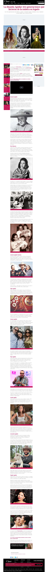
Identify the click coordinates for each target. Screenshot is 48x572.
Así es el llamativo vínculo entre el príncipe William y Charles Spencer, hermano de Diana (7, 80)
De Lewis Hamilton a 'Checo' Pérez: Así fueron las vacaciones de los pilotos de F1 (7, 89)
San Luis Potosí (29, 562)
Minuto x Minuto (28, 3)
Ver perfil (32, 65)
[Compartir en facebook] (23, 65)
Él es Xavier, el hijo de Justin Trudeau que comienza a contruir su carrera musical (6, 71)
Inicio (8, 3)
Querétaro (28, 561)
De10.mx (22, 562)
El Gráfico (22, 561)
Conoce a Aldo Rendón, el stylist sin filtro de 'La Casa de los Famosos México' (6, 98)
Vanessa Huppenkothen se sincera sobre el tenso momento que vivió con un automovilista (7, 107)
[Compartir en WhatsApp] (26, 65)
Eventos (15, 3)
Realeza (19, 3)
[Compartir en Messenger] (28, 65)
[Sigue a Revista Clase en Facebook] (11, 1)
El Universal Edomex (28, 566)
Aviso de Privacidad (28, 565)
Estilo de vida (23, 3)
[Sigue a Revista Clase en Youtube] (14, 1)
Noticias (12, 3)
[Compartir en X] (25, 65)
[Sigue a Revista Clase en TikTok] (12, 1)
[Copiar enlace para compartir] (29, 65)
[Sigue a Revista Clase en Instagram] (13, 1)
